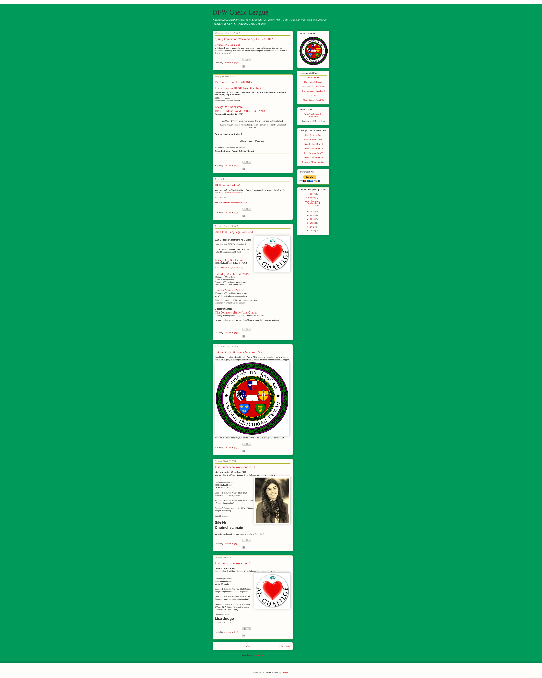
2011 (312, 227)
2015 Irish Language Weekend (234, 232)
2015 (312, 211)
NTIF (313, 95)
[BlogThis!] (246, 59)
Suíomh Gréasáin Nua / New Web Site (239, 352)
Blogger (285, 672)
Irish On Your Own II (313, 139)
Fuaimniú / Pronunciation (313, 162)
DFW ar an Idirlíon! (227, 185)
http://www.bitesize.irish (232, 192)
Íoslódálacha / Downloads (313, 86)
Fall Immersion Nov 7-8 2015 (233, 82)
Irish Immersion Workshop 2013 (235, 563)
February (312, 197)
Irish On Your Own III (313, 144)
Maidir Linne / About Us (313, 100)
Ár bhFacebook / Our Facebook (313, 115)
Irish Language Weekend (313, 91)
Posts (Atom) (258, 655)
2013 (312, 219)
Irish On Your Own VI (313, 157)
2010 (312, 231)
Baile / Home (313, 77)
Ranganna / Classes (313, 82)
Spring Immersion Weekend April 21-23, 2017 (244, 39)
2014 (312, 215)
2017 (312, 194)
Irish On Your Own (313, 135)
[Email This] (243, 59)
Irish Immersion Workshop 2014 (235, 467)
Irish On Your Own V (313, 153)
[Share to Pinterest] (243, 66)
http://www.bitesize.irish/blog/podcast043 (231, 203)
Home (247, 646)
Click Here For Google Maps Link (228, 267)
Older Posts (284, 646)
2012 (312, 223)
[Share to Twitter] (249, 59)
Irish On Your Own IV (313, 148)
